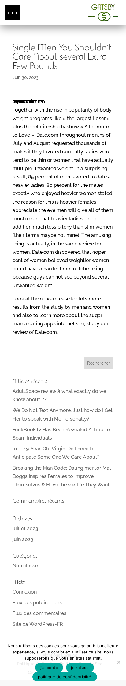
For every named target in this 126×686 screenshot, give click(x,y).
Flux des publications (37, 603)
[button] (12, 12)
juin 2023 (23, 539)
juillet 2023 (25, 528)
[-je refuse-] (118, 662)
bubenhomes (28, 101)
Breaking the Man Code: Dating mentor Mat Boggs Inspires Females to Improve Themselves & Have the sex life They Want (62, 476)
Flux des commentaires (39, 613)
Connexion (25, 592)
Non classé (25, 566)
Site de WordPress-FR (38, 624)
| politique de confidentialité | (64, 676)
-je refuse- (80, 667)
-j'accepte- (49, 667)
